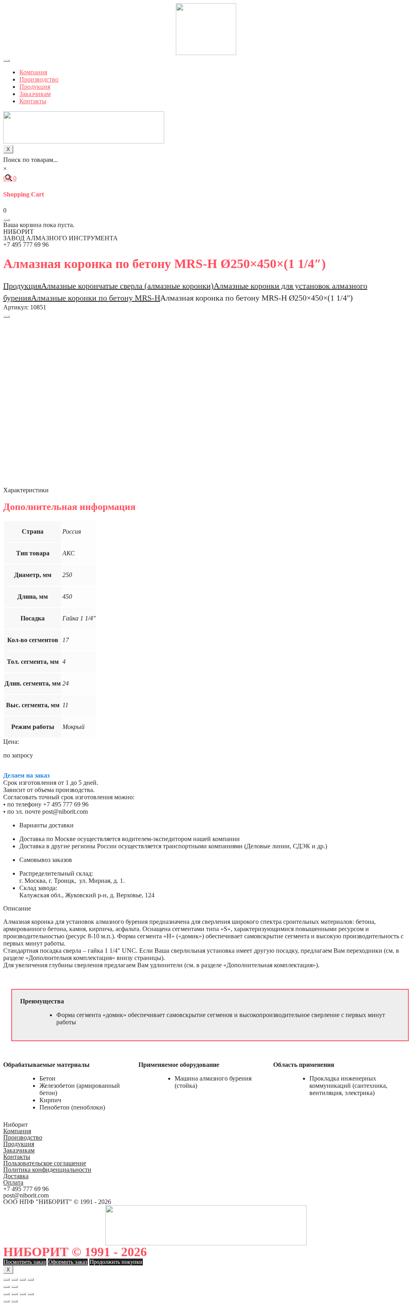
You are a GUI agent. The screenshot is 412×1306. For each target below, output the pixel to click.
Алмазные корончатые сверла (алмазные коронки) (127, 285)
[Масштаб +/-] (30, 1279)
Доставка (16, 1176)
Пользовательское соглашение (44, 1163)
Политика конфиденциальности (47, 1169)
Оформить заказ (67, 1262)
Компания (33, 72)
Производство (38, 79)
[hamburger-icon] (6, 60)
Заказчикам (35, 93)
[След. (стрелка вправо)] (14, 1287)
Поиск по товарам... (30, 159)
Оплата (13, 1182)
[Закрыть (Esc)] (6, 1279)
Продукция (34, 86)
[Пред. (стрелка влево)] (6, 1287)
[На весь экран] (22, 1279)
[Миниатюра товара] (6, 316)
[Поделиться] (14, 1279)
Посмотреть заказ (25, 1262)
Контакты (32, 101)
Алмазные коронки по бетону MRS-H (95, 297)
